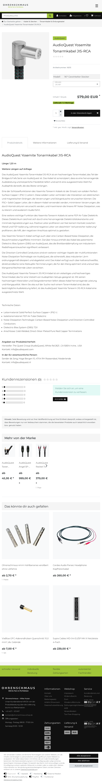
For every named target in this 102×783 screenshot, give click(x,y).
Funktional (49, 777)
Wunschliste (60, 121)
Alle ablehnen (84, 761)
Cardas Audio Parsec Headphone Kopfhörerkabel (70, 567)
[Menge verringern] (60, 115)
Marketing (38, 774)
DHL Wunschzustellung (17, 777)
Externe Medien (54, 774)
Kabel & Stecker (30, 21)
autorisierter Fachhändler (84, 671)
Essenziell (12, 774)
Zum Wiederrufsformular (72, 700)
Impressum (69, 693)
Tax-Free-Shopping (72, 714)
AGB (66, 708)
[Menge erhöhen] (60, 111)
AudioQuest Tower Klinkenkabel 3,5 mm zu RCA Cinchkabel (8, 465)
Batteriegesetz (50, 699)
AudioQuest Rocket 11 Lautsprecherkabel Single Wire (42, 465)
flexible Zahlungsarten (60, 671)
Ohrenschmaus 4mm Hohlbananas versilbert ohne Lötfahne (25, 567)
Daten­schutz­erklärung (29, 769)
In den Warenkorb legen (81, 113)
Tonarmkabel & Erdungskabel (51, 21)
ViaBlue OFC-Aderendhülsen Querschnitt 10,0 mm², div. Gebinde (25, 640)
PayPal (36, 777)
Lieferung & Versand (77, 142)
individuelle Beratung (33, 671)
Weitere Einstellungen (13, 780)
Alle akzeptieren (84, 756)
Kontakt (47, 693)
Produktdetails (14, 142)
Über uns (48, 696)
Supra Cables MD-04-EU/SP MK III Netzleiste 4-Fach (75, 640)
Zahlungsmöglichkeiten (74, 705)
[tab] (15, 142)
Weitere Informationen (44, 142)
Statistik (24, 774)
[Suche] (50, 15)
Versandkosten (78, 127)
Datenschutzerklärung (53, 705)
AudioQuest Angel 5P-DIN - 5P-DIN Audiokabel (25, 465)
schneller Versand (11, 669)
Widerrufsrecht (70, 696)
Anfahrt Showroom (52, 702)
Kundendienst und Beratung (92, 694)
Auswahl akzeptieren (84, 766)
